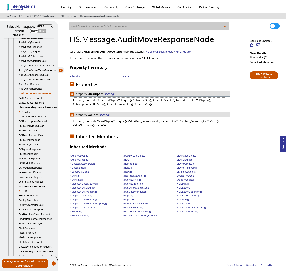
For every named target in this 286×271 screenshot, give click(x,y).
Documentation (88, 7)
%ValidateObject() (187, 171)
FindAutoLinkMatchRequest (34, 214)
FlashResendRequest (30, 242)
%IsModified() (131, 163)
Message (87, 16)
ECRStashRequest (28, 153)
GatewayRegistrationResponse (36, 251)
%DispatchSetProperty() (83, 207)
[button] (264, 75)
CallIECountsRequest (30, 98)
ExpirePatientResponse (32, 186)
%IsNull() (128, 167)
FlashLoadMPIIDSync (31, 223)
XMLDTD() (183, 183)
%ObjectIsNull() (132, 179)
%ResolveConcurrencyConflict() (141, 215)
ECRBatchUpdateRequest (33, 121)
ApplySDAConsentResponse (34, 79)
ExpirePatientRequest (31, 181)
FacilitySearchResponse (32, 209)
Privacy (230, 265)
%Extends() (76, 211)
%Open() (128, 195)
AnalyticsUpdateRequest (32, 60)
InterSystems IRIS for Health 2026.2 (22, 16)
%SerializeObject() (187, 155)
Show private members (264, 75)
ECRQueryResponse (30, 149)
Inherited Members (262, 62)
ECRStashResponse (29, 158)
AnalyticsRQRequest (30, 51)
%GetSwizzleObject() (134, 155)
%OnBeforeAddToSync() (136, 187)
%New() (127, 171)
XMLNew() (183, 199)
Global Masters (161, 7)
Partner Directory (209, 7)
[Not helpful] (258, 45)
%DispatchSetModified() (83, 199)
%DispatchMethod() (81, 195)
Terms (239, 265)
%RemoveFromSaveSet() (137, 211)
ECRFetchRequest (28, 130)
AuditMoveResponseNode (106, 16)
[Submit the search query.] (225, 26)
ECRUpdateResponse (30, 167)
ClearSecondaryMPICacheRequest (38, 107)
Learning (66, 7)
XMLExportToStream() (189, 191)
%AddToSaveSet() (79, 155)
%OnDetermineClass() (135, 191)
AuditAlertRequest (29, 84)
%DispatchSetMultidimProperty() (88, 203)
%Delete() (75, 175)
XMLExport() (184, 187)
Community (111, 7)
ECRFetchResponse (29, 139)
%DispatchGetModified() (83, 187)
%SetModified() (185, 159)
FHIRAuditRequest (29, 195)
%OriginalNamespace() (136, 203)
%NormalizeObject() (134, 175)
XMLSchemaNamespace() (191, 207)
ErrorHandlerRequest (31, 177)
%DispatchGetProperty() (83, 191)
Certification (184, 7)
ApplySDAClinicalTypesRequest (36, 65)
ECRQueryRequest (29, 144)
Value (126, 76)
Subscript (75, 76)
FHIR (24, 191)
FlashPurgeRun (27, 232)
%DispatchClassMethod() (84, 183)
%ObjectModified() (133, 183)
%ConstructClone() (80, 171)
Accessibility (266, 265)
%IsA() (126, 159)
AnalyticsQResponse (30, 46)
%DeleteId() (76, 179)
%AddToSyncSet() (79, 159)
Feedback (283, 143)
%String (109, 94)
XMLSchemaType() (187, 211)
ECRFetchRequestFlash (31, 135)
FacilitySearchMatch (30, 200)
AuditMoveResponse (30, 88)
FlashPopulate (27, 228)
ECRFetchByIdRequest (31, 125)
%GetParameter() (79, 215)
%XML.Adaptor (182, 51)
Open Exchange (135, 7)
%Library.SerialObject (158, 51)
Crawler (25, 112)
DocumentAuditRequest (32, 116)
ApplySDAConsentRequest (33, 74)
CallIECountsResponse (31, 102)
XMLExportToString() (189, 195)
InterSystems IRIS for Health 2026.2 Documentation (26, 264)
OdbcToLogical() (186, 179)
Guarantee (251, 265)
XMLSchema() (185, 203)
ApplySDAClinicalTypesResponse (37, 70)
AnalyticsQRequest (29, 42)
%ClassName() (78, 167)
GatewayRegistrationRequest (35, 246)
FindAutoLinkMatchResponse (35, 218)
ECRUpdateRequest (29, 163)
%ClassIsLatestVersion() (83, 163)
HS (80, 16)
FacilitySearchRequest (31, 204)
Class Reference (49, 16)
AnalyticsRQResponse (31, 56)
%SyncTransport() (187, 167)
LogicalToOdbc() (186, 175)
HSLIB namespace (68, 16)
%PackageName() (133, 207)
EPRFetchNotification (30, 172)
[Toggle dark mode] (275, 26)
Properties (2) (258, 57)
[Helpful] (251, 45)
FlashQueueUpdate (30, 237)
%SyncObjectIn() (186, 163)
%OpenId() (129, 199)
